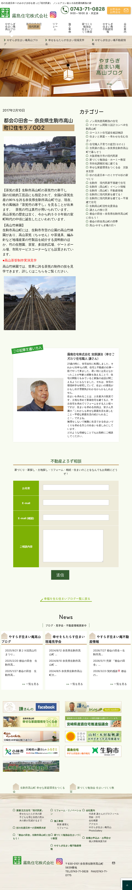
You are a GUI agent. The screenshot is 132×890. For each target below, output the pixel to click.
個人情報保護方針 (98, 841)
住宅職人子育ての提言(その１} (107, 144)
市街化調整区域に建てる (104, 163)
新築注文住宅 (34, 25)
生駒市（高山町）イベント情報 (108, 186)
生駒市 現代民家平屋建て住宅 (108, 182)
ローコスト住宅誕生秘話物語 (106, 132)
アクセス (93, 823)
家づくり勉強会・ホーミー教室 (108, 159)
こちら (39, 271)
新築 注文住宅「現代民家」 (30, 810)
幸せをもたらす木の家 (30, 813)
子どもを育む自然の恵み (31, 817)
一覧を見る (32, 684)
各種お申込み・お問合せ (98, 837)
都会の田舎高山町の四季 (104, 221)
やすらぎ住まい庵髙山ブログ (10, 27)
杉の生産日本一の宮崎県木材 (31, 827)
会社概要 (93, 820)
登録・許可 (94, 817)
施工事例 (69, 27)
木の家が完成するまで (30, 820)
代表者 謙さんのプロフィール (104, 813)
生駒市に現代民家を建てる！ (106, 194)
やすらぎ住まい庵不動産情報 (108, 27)
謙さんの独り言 (99, 209)
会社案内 (125, 27)
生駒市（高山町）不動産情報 (106, 190)
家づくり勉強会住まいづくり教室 (87, 27)
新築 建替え (63, 824)
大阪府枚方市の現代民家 (104, 155)
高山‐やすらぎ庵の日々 (103, 225)
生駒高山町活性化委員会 (104, 206)
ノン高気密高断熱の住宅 (104, 121)
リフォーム (55, 26)
